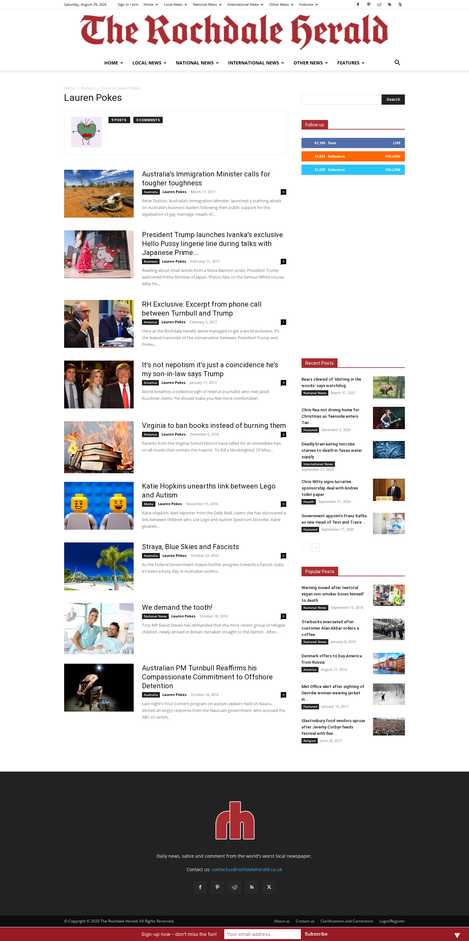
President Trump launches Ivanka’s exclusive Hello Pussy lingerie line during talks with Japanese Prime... (212, 244)
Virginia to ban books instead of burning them (214, 425)
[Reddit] (379, 4)
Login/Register (392, 921)
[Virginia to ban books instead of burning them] (99, 447)
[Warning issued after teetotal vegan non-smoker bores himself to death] (389, 595)
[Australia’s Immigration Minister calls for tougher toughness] (99, 194)
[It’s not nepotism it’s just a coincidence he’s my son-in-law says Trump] (99, 384)
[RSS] (389, 4)
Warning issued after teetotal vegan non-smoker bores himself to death (333, 594)
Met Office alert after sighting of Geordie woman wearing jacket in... (333, 693)
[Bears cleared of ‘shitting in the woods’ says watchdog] (389, 387)
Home (148, 4)
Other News (279, 4)
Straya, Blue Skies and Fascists (190, 547)
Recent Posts (319, 363)
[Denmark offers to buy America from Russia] (389, 663)
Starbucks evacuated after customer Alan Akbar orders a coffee (330, 628)
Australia (151, 192)
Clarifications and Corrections (347, 921)
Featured (310, 430)
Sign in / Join (128, 4)
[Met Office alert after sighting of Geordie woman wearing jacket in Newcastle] (389, 694)
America (150, 322)
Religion (309, 740)
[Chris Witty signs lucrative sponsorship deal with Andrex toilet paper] (389, 490)
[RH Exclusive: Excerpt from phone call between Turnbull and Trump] (99, 324)
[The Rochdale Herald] (234, 32)
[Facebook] (358, 4)
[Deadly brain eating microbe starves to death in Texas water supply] (389, 450)
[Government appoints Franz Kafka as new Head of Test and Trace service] (389, 523)
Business (151, 261)
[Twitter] (400, 4)
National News (205, 4)
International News (243, 4)
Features (306, 4)
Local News (173, 4)
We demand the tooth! (177, 607)
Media (148, 504)
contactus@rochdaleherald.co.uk (247, 869)
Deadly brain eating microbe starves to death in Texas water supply (332, 450)
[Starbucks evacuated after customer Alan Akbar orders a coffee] (389, 629)
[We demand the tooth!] (99, 628)
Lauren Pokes (174, 191)
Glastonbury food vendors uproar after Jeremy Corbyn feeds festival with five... (333, 727)
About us (282, 921)
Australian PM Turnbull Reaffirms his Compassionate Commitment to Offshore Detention (207, 677)
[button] (397, 63)
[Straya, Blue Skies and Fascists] (99, 566)
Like (396, 142)
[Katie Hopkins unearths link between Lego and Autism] (99, 506)
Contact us (305, 921)
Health (308, 501)
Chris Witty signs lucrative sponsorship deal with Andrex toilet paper (330, 488)
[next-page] (316, 547)
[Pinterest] (368, 4)
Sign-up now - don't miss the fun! (179, 934)
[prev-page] (305, 547)
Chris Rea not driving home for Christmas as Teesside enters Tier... (330, 416)
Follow (392, 156)
